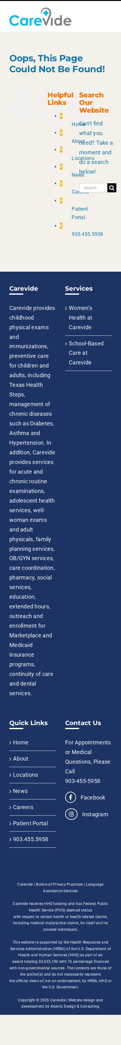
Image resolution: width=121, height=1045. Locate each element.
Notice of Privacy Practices (59, 884)
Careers (23, 807)
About (78, 141)
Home (78, 124)
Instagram (94, 814)
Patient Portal (30, 823)
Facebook (92, 797)
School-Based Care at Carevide (86, 353)
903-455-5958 (82, 781)
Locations (25, 774)
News (78, 175)
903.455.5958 (87, 234)
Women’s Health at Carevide (80, 317)
